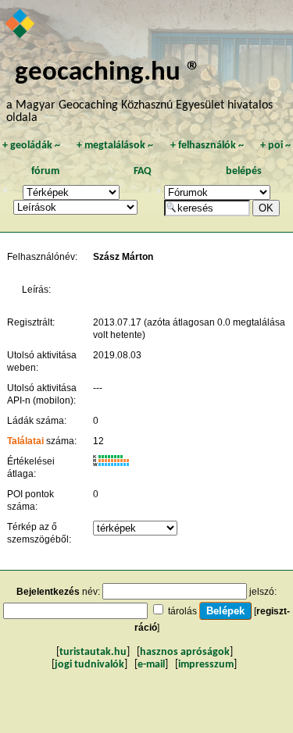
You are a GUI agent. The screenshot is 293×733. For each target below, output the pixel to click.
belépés (244, 171)
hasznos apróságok (185, 652)
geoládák (31, 146)
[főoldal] (21, 25)
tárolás (182, 611)
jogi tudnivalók (89, 665)
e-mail (151, 665)
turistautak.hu (93, 652)
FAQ (143, 171)
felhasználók (207, 146)
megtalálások (114, 146)
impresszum (206, 665)
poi (275, 146)
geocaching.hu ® (108, 73)
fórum (45, 171)
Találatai (25, 441)
